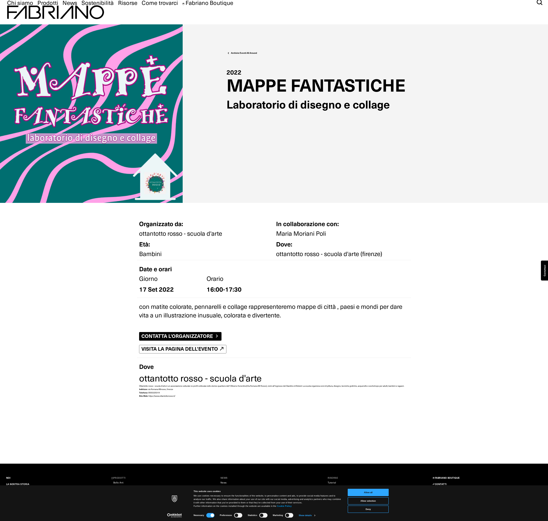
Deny (368, 509)
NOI (8, 477)
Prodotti (47, 2)
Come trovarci (160, 2)
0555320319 (154, 392)
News (69, 2)
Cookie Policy (284, 506)
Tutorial (332, 482)
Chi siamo (20, 2)
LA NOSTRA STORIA (17, 484)
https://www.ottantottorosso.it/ (161, 395)
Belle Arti (118, 482)
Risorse (128, 2)
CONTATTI (441, 484)
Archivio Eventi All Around (244, 52)
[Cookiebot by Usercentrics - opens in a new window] (174, 515)
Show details (305, 515)
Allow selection (368, 501)
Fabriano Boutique (209, 2)
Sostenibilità (98, 2)
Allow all (368, 492)
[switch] (238, 515)
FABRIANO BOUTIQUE (447, 477)
